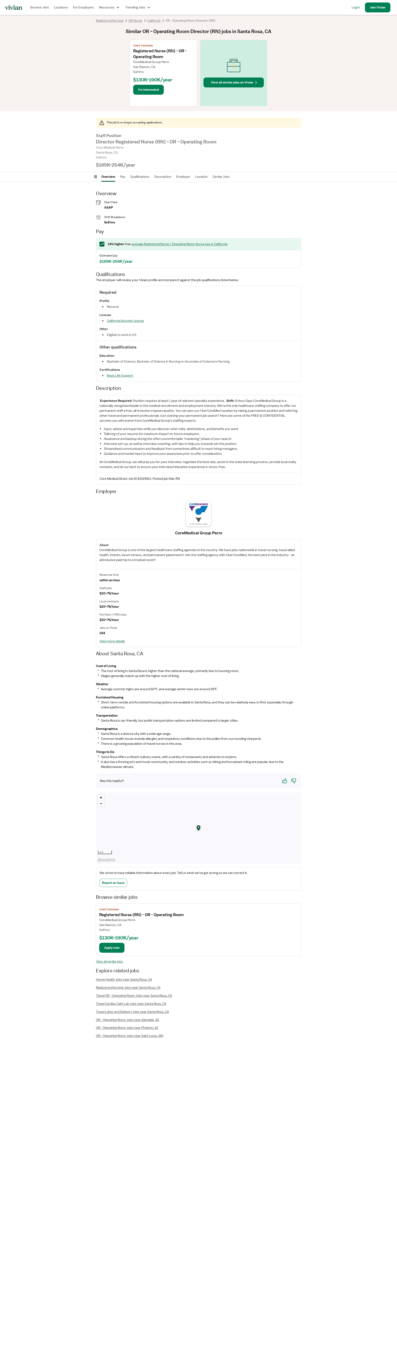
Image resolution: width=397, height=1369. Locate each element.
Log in (356, 7)
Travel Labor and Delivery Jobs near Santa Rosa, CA (132, 1012)
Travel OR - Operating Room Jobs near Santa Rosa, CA (134, 996)
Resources (107, 7)
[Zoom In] (101, 798)
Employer (183, 177)
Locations (61, 7)
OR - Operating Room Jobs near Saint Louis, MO (129, 1036)
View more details (112, 641)
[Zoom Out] (101, 804)
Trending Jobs (135, 7)
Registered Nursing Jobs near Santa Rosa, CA (128, 988)
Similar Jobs (221, 177)
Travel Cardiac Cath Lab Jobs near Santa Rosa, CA (131, 1004)
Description (162, 177)
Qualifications (139, 177)
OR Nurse (135, 21)
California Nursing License (125, 321)
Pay (122, 177)
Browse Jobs (39, 7)
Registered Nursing (109, 21)
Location (201, 177)
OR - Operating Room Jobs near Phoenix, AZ (127, 1028)
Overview (108, 177)
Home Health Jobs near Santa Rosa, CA (124, 980)
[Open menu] (95, 177)
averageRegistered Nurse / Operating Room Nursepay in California (179, 244)
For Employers (83, 7)
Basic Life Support (120, 376)
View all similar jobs (109, 962)
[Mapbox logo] (106, 860)
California (153, 21)
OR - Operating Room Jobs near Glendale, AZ (127, 1020)
